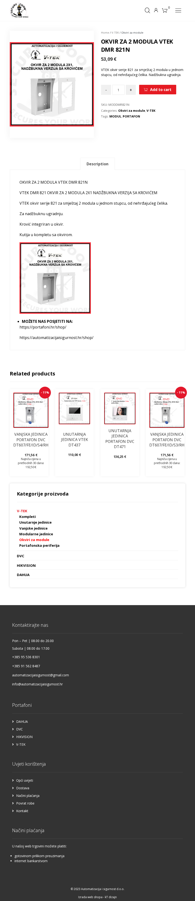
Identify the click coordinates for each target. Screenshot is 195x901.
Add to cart (160, 89)
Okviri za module (131, 110)
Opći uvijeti (24, 780)
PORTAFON (131, 116)
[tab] (97, 164)
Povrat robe (25, 803)
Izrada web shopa (90, 897)
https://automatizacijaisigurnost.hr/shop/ (56, 337)
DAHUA (23, 574)
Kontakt (22, 811)
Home (105, 32)
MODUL (115, 116)
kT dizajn (111, 897)
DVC (20, 555)
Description (97, 164)
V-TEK (115, 32)
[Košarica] (165, 10)
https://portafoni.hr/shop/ (43, 327)
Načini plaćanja (27, 795)
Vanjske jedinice (33, 528)
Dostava (22, 788)
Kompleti (27, 516)
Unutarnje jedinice (35, 522)
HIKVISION (26, 565)
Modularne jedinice (36, 533)
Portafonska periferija (39, 545)
